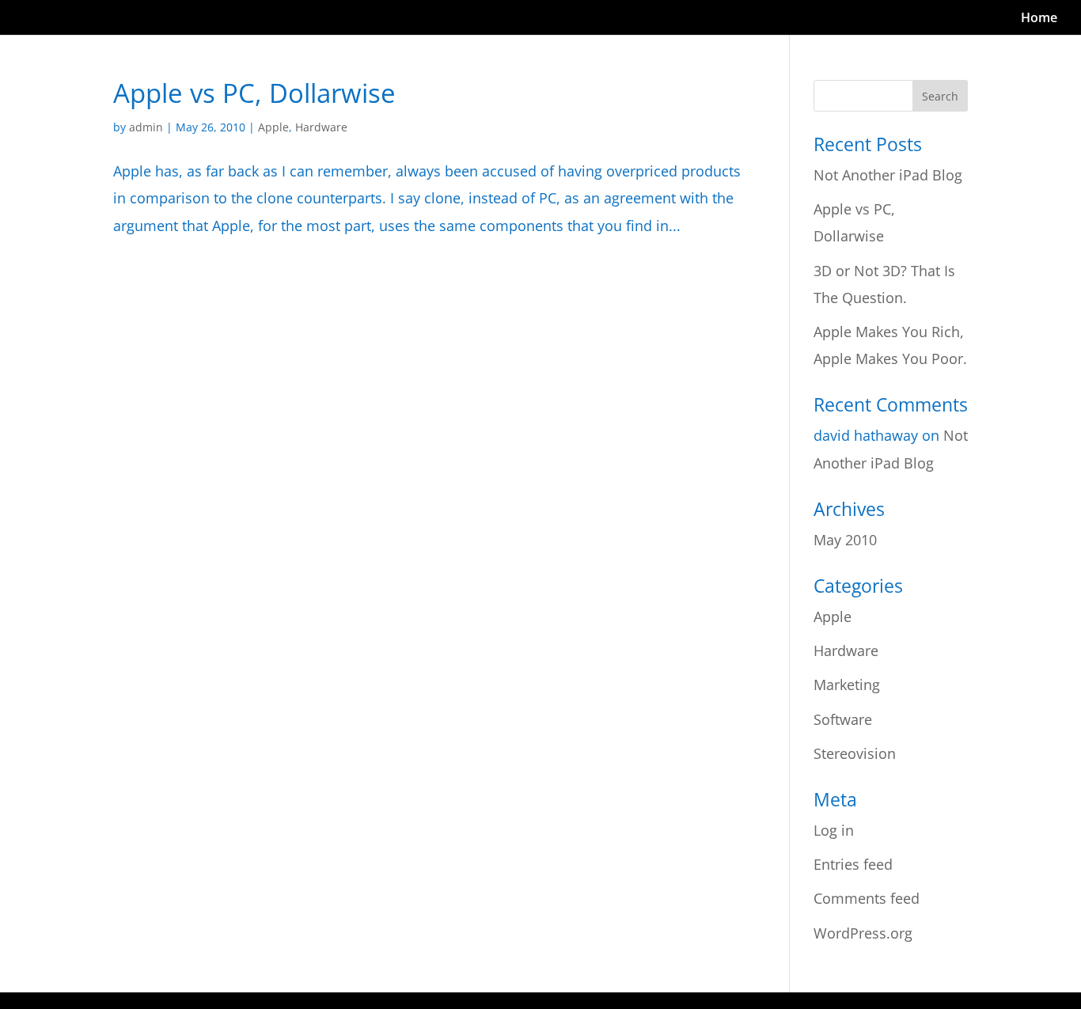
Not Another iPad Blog (888, 174)
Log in (834, 830)
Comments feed (867, 898)
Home (1039, 19)
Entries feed (853, 864)
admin (146, 127)
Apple (273, 127)
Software (843, 719)
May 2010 (845, 539)
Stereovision (855, 753)
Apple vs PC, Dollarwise (254, 93)
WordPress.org (863, 933)
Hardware (321, 127)
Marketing (847, 684)
